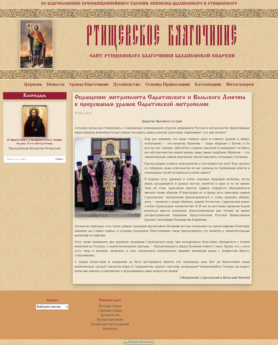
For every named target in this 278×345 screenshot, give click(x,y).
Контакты (110, 328)
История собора (110, 306)
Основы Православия (167, 84)
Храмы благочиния (88, 84)
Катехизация (208, 84)
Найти (59, 159)
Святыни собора (110, 310)
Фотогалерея (240, 84)
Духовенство (126, 84)
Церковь (33, 84)
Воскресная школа (110, 319)
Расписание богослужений (110, 324)
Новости (55, 84)
